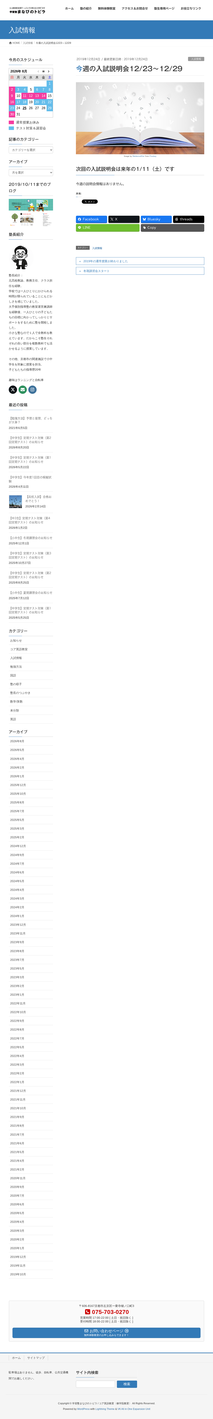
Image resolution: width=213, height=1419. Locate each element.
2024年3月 (17, 898)
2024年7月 (17, 863)
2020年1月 (17, 1248)
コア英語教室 (19, 649)
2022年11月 (18, 1003)
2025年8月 (17, 802)
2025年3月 (17, 828)
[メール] (23, 390)
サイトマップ (36, 1357)
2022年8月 (17, 1029)
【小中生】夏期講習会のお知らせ (30, 592)
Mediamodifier (138, 156)
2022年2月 (17, 1073)
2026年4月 (17, 758)
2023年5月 (17, 968)
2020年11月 (18, 1178)
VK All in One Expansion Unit (134, 1409)
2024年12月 (18, 846)
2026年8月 (17, 741)
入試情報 (196, 59)
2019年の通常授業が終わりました (105, 261)
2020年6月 (17, 1204)
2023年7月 (17, 959)
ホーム (16, 1357)
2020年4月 (17, 1221)
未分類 (14, 710)
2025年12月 (18, 785)
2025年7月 (17, 811)
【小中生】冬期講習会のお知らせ (30, 537)
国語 (13, 675)
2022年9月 (17, 1020)
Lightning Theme (105, 1409)
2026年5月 (17, 750)
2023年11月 (18, 933)
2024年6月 (17, 872)
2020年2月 (17, 1239)
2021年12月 (18, 1090)
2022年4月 (17, 1056)
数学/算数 (16, 701)
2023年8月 (17, 951)
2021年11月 (18, 1099)
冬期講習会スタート (96, 271)
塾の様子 (16, 684)
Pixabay (153, 156)
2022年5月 (17, 1047)
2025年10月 (18, 793)
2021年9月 (17, 1117)
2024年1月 (17, 916)
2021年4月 (17, 1160)
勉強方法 (16, 666)
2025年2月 (17, 837)
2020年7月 (17, 1195)
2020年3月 (17, 1230)
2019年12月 (18, 1257)
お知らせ (16, 640)
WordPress (83, 1409)
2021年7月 (17, 1134)
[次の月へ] (50, 71)
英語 (13, 719)
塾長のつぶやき (20, 692)
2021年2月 (17, 1169)
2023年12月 (18, 924)
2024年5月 (17, 881)
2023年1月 (17, 994)
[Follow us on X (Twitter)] (13, 390)
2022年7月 (17, 1038)
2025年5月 (17, 820)
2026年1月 (17, 776)
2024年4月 (17, 889)
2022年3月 (17, 1064)
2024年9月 (17, 855)
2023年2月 (17, 986)
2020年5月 (17, 1213)
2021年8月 (17, 1125)
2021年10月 (18, 1108)
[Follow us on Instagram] (32, 390)
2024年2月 (17, 907)
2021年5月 (17, 1152)
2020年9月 (17, 1187)
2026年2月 (17, 767)
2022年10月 (18, 1012)
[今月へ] (43, 71)
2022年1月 (17, 1082)
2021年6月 (17, 1143)
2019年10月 (18, 1274)
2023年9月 (17, 942)
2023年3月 (17, 977)
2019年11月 (18, 1265)
